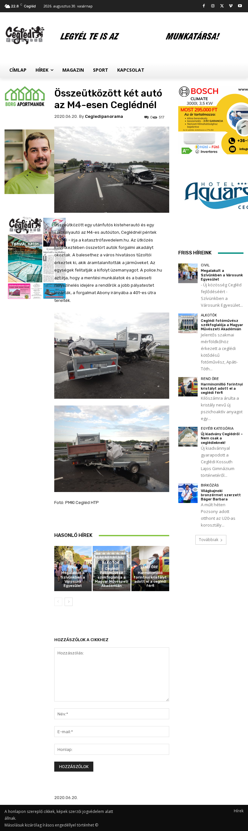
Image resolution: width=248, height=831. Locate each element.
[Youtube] (239, 6)
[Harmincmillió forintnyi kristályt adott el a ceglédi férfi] (188, 387)
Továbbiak (208, 539)
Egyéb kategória (217, 428)
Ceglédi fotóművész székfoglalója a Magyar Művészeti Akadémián (111, 577)
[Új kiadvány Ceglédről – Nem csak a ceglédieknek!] (188, 436)
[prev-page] (58, 602)
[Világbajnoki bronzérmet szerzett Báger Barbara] (188, 493)
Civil (72, 567)
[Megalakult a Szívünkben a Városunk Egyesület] (188, 273)
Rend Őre (149, 567)
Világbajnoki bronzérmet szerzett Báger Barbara (221, 495)
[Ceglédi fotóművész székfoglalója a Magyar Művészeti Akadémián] (188, 323)
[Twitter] (222, 6)
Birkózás (210, 485)
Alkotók (110, 563)
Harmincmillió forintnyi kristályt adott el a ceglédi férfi (150, 579)
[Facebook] (204, 6)
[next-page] (69, 602)
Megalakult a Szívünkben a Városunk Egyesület (73, 579)
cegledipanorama (104, 116)
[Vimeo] (230, 6)
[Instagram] (213, 6)
